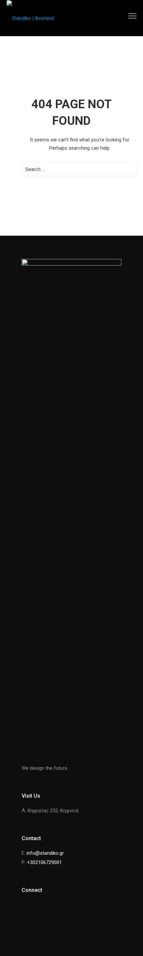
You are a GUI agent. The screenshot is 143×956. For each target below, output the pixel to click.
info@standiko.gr (45, 853)
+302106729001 (44, 862)
